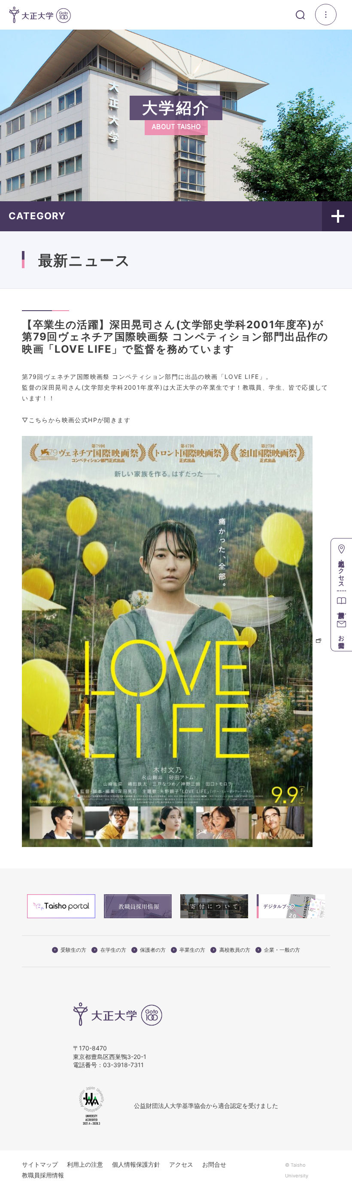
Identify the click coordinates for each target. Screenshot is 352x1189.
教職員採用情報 (43, 1175)
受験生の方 (73, 950)
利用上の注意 (85, 1164)
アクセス (181, 1164)
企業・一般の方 (282, 950)
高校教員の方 (234, 950)
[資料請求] (341, 602)
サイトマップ (40, 1164)
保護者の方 (153, 950)
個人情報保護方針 (136, 1164)
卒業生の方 (192, 950)
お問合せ (214, 1164)
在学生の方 (113, 950)
